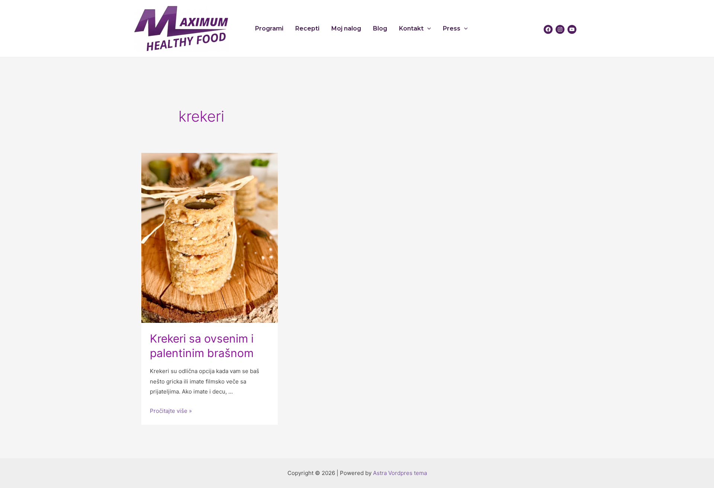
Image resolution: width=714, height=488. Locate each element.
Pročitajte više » (171, 410)
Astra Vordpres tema (400, 472)
